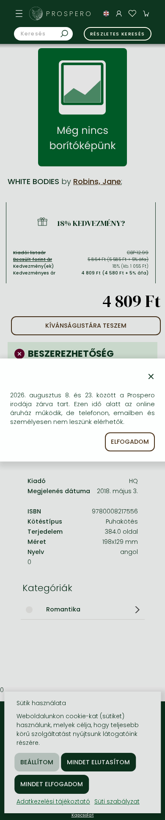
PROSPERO (69, 14)
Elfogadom (130, 441)
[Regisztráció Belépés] (119, 13)
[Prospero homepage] (36, 13)
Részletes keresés (117, 33)
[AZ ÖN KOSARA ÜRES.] (146, 13)
